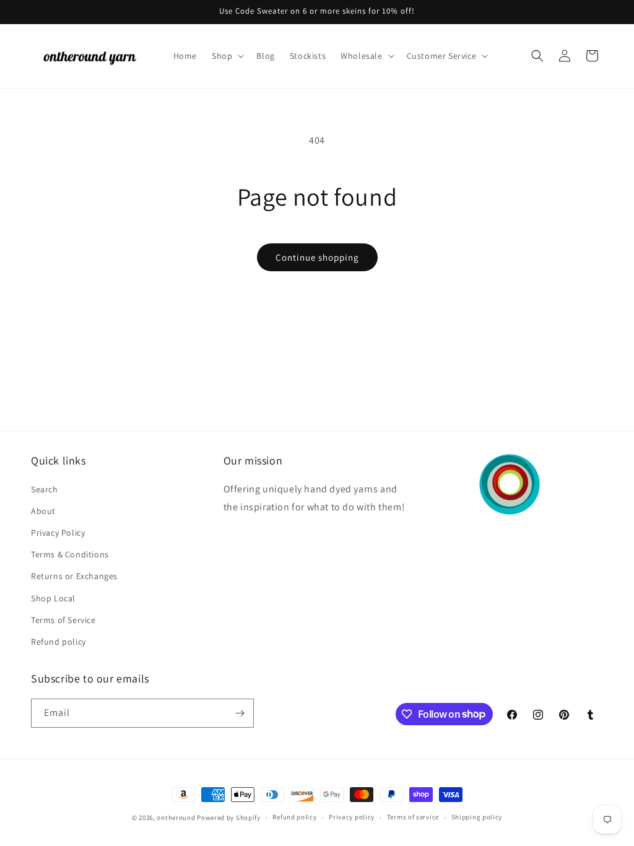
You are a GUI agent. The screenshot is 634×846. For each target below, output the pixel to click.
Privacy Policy (58, 532)
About (43, 511)
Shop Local (53, 598)
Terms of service (413, 817)
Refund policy (58, 641)
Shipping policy (477, 817)
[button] (226, 56)
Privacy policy (352, 817)
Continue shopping (317, 257)
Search (44, 489)
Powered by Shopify (229, 817)
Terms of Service (63, 620)
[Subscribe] (239, 713)
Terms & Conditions (70, 554)
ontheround (176, 817)
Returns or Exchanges (74, 576)
